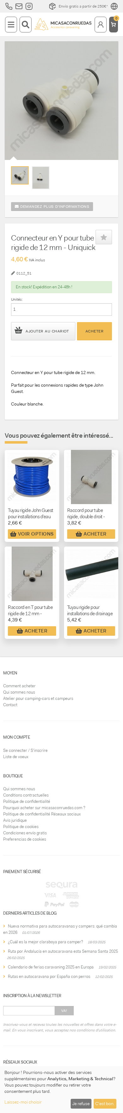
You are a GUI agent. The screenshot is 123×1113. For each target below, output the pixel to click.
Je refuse (81, 1103)
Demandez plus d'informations (54, 206)
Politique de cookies (20, 826)
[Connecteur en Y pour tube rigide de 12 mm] (20, 175)
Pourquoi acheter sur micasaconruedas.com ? (44, 807)
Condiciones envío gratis (25, 833)
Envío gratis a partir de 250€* (83, 6)
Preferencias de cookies (24, 839)
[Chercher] (26, 24)
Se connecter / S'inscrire (25, 750)
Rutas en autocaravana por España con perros (49, 976)
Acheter (94, 331)
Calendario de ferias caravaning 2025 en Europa (51, 967)
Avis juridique (15, 820)
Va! (64, 1010)
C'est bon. (104, 1103)
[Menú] (11, 24)
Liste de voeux (15, 756)
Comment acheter (19, 686)
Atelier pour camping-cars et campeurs (38, 698)
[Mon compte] (101, 24)
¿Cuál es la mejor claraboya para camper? (45, 942)
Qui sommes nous (19, 692)
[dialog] (61, 1089)
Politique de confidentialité (26, 801)
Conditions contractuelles (26, 795)
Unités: (17, 299)
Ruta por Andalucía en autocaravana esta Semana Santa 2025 (63, 951)
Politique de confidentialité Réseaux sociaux (42, 814)
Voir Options (36, 534)
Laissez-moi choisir (23, 1102)
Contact (10, 704)
